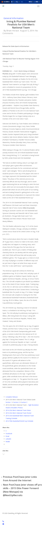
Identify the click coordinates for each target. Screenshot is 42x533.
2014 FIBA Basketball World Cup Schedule (19, 421)
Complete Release (12, 397)
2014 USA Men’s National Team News (18, 410)
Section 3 (24, 402)
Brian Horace (12, 30)
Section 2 (16, 402)
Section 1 (9, 402)
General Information (14, 18)
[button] (38, 6)
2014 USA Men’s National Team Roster (18, 413)
